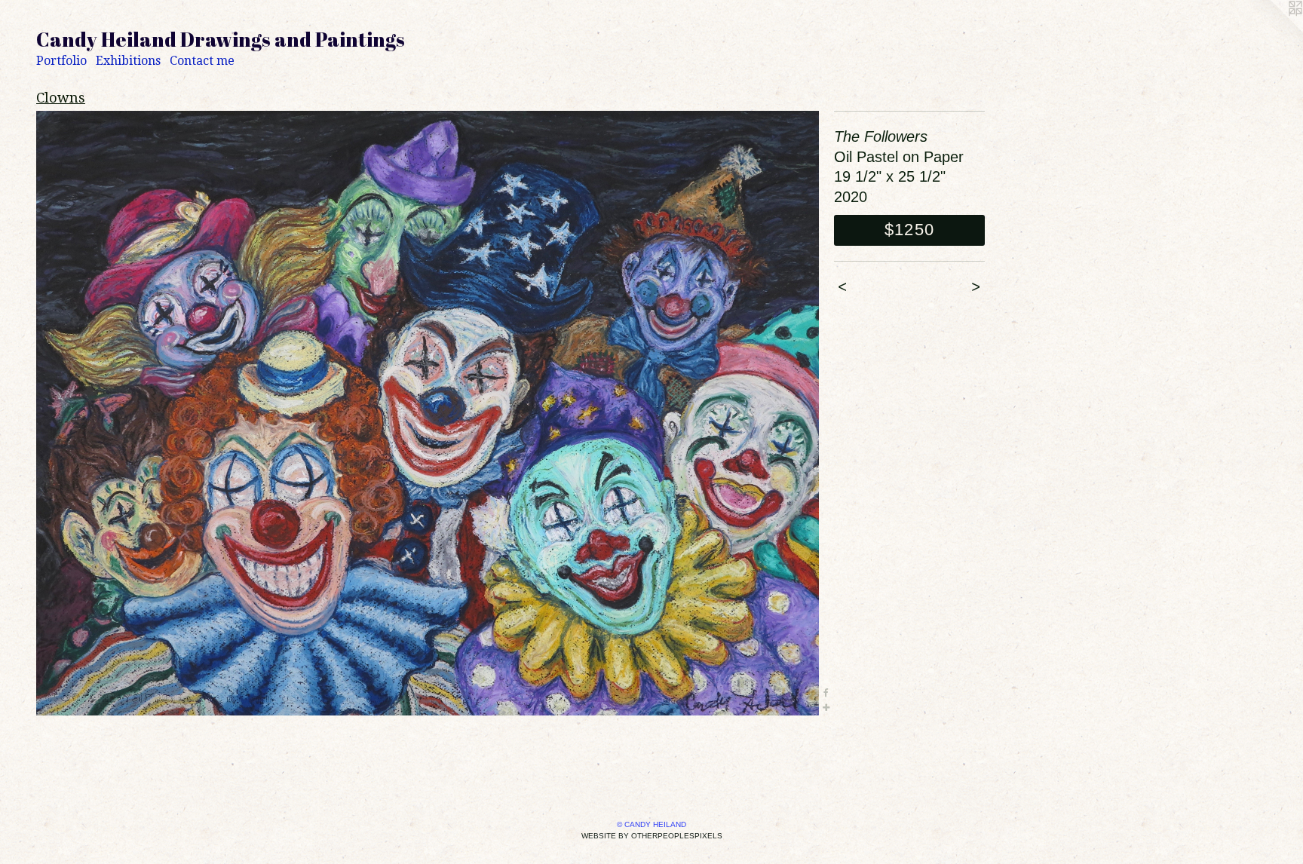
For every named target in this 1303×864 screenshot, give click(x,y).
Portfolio (61, 61)
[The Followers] (427, 413)
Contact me (202, 61)
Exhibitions (128, 61)
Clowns (60, 98)
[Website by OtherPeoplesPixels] (1273, 30)
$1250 (909, 229)
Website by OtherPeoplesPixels (651, 836)
